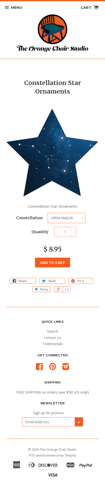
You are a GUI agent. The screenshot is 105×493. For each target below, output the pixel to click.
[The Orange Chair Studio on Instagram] (66, 368)
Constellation (29, 218)
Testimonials (52, 343)
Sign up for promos (48, 412)
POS (32, 455)
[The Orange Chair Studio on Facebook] (39, 368)
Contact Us (52, 337)
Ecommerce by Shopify (59, 455)
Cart (86, 7)
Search (52, 331)
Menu (16, 7)
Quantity (40, 231)
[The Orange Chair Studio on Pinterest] (52, 368)
